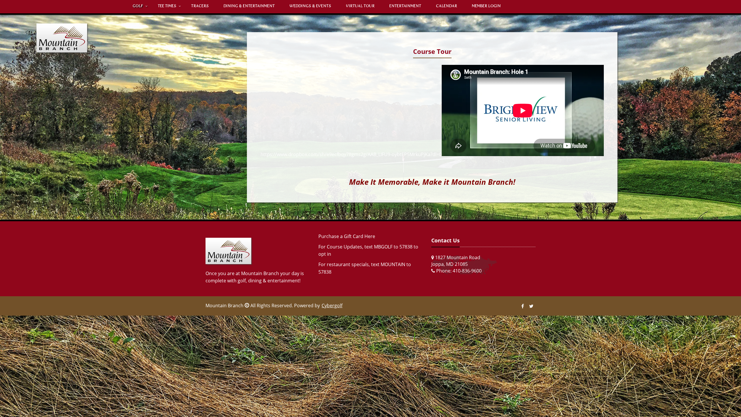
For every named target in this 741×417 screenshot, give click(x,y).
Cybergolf (332, 305)
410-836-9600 (467, 271)
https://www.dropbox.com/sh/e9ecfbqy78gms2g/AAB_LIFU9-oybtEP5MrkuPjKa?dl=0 (351, 154)
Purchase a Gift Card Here (346, 236)
